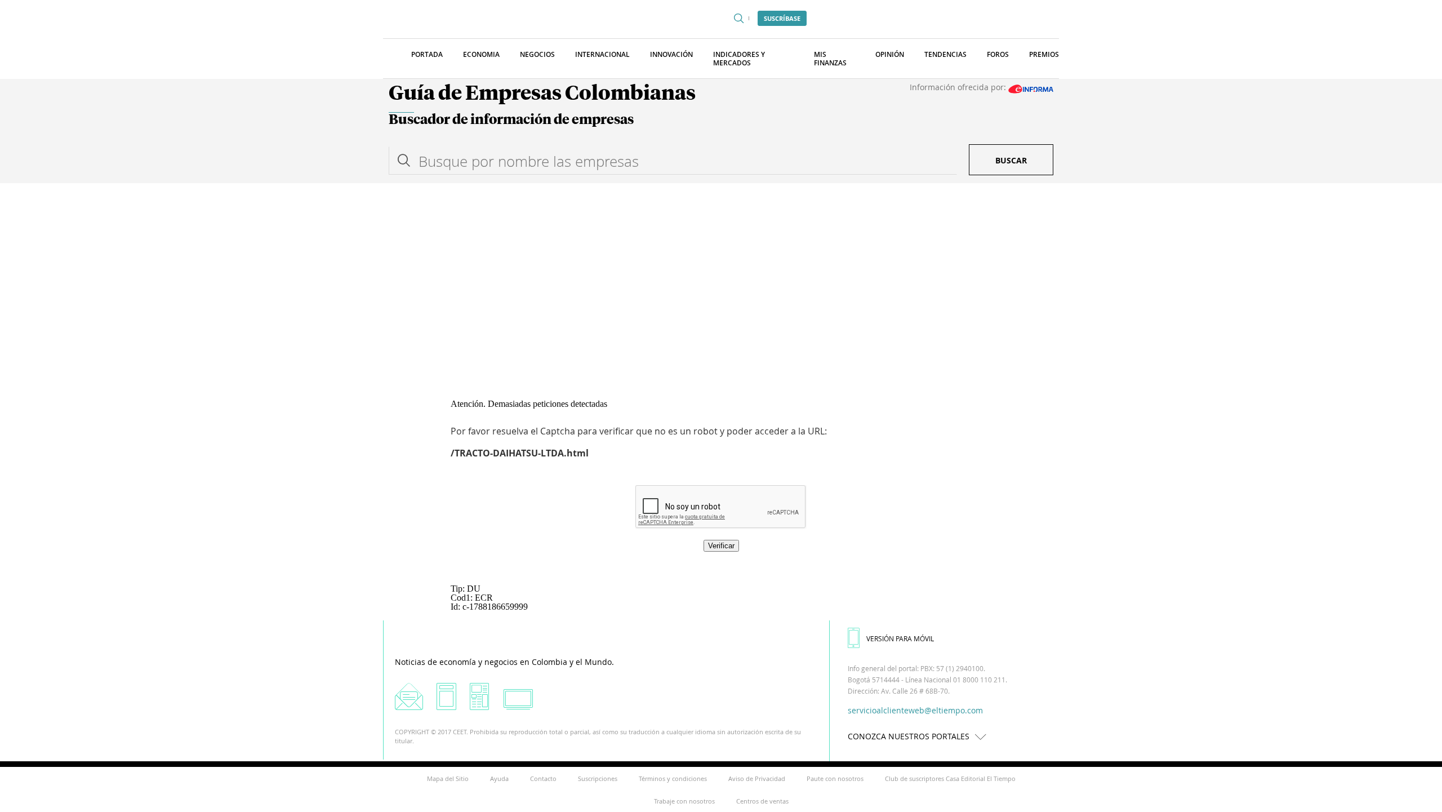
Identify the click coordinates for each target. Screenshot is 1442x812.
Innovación (671, 54)
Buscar (1011, 160)
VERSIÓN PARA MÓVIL (900, 638)
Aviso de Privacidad (756, 778)
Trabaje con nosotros (684, 801)
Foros (998, 54)
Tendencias (945, 54)
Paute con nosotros (835, 778)
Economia (481, 54)
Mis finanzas (830, 59)
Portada (427, 54)
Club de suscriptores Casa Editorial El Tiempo (950, 778)
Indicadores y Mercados (739, 59)
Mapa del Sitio (448, 778)
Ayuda (499, 778)
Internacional (602, 54)
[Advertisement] (721, 268)
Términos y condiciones (673, 778)
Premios (1044, 54)
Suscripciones (597, 778)
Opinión (889, 54)
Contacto (543, 778)
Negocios (537, 54)
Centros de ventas (762, 801)
